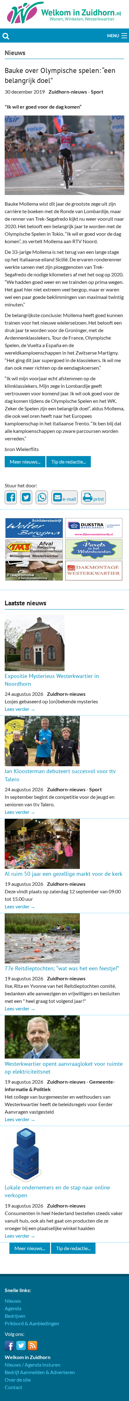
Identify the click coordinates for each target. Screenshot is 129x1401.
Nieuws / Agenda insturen (32, 1365)
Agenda (13, 1308)
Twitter (21, 1345)
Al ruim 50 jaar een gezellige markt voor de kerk (63, 873)
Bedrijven (15, 1316)
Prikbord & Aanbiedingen (32, 1323)
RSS (32, 1345)
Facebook (9, 1345)
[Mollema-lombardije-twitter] (64, 154)
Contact (13, 1387)
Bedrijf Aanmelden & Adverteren (40, 1372)
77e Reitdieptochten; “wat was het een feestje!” (62, 968)
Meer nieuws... (25, 461)
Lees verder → (20, 709)
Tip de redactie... (68, 461)
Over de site (18, 1380)
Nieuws (15, 53)
